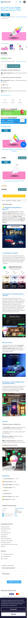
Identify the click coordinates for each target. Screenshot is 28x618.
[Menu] (24, 1)
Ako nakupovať (4, 535)
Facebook (5, 559)
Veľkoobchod (4, 537)
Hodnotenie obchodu (6, 529)
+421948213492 (6, 556)
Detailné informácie (5, 95)
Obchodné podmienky (6, 538)
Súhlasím (13, 614)
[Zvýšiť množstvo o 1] (6, 65)
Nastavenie (13, 609)
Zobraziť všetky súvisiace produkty (14, 196)
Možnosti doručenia (21, 61)
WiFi (16, 514)
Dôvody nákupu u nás (6, 533)
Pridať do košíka (15, 66)
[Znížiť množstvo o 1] (6, 67)
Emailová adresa (5, 573)
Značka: (5, 18)
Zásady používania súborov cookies (9, 544)
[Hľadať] (16, 1)
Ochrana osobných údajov (7, 540)
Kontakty (3, 546)
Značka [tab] (19, 200)
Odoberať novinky (14, 582)
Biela (16, 516)
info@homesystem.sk (8, 554)
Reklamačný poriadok (6, 542)
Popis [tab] (3, 200)
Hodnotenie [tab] (8, 200)
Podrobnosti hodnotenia (21, 17)
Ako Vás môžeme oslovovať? (8, 567)
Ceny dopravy (4, 531)
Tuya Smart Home (19, 508)
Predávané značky (5, 527)
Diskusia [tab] (14, 200)
